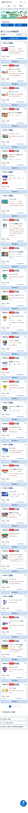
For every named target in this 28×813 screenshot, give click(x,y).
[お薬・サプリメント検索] (5, 6)
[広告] (14, 15)
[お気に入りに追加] (25, 43)
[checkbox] (14, 61)
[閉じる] (26, 801)
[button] (7, 25)
